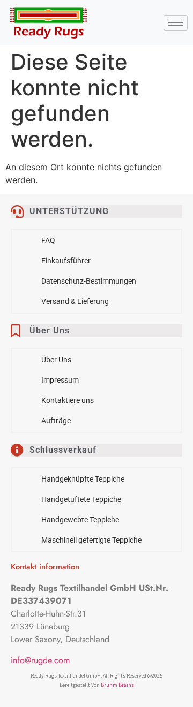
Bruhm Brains (117, 684)
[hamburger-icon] (176, 23)
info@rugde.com (40, 660)
